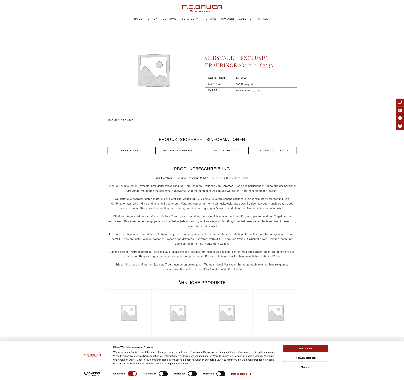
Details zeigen (239, 373)
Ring (294, 221)
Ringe (269, 186)
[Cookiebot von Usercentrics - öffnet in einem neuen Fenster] (92, 373)
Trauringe (241, 78)
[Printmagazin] (400, 126)
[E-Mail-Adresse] (400, 110)
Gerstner (166, 178)
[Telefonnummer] (400, 102)
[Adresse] (400, 118)
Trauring (134, 251)
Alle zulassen (305, 348)
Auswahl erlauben (306, 357)
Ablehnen (305, 367)
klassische (137, 221)
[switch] (163, 373)
